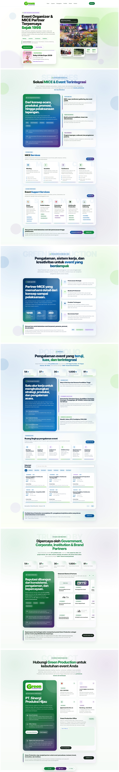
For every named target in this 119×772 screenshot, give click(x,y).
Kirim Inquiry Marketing (32, 732)
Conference (56, 470)
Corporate (50, 470)
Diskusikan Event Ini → (38, 61)
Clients (70, 3)
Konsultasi (88, 232)
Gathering (62, 470)
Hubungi (92, 3)
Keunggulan (59, 3)
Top (72, 768)
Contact (75, 3)
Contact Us (89, 757)
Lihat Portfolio (39, 47)
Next (92, 506)
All (26, 470)
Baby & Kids (37, 470)
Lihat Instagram (43, 732)
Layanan (53, 3)
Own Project (68, 470)
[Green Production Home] (29, 3)
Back (88, 506)
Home (48, 3)
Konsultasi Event (27, 47)
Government (43, 470)
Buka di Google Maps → (65, 747)
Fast (50, 768)
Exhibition (31, 470)
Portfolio (65, 3)
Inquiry (61, 768)
